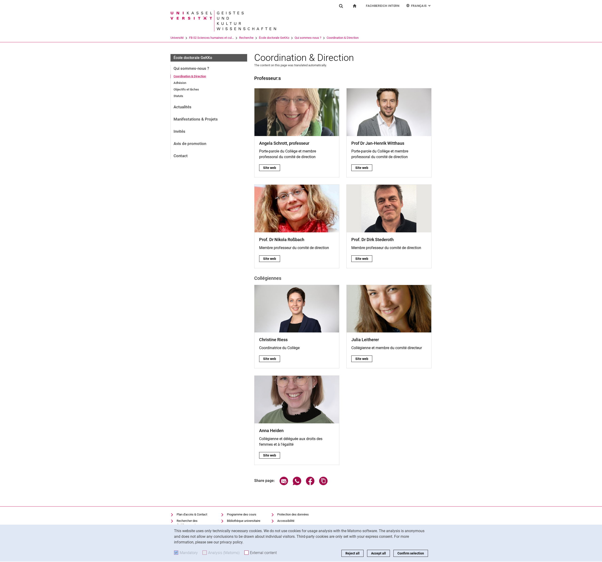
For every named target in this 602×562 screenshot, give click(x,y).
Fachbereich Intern (383, 6)
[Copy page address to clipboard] (323, 484)
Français (421, 6)
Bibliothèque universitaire (243, 521)
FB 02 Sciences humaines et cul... (211, 37)
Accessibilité (285, 521)
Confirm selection (410, 553)
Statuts (178, 96)
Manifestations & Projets (196, 119)
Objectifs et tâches (186, 89)
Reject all (352, 553)
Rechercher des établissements (187, 523)
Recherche (246, 37)
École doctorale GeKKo (274, 37)
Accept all (378, 553)
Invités (179, 131)
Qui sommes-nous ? (308, 37)
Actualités (182, 107)
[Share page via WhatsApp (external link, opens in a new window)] (297, 484)
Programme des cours (241, 514)
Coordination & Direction (343, 37)
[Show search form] (341, 6)
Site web (271, 168)
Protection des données (293, 514)
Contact (181, 155)
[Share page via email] (284, 484)
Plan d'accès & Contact (192, 514)
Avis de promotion (190, 143)
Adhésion (180, 83)
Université (177, 37)
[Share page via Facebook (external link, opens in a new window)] (310, 484)
